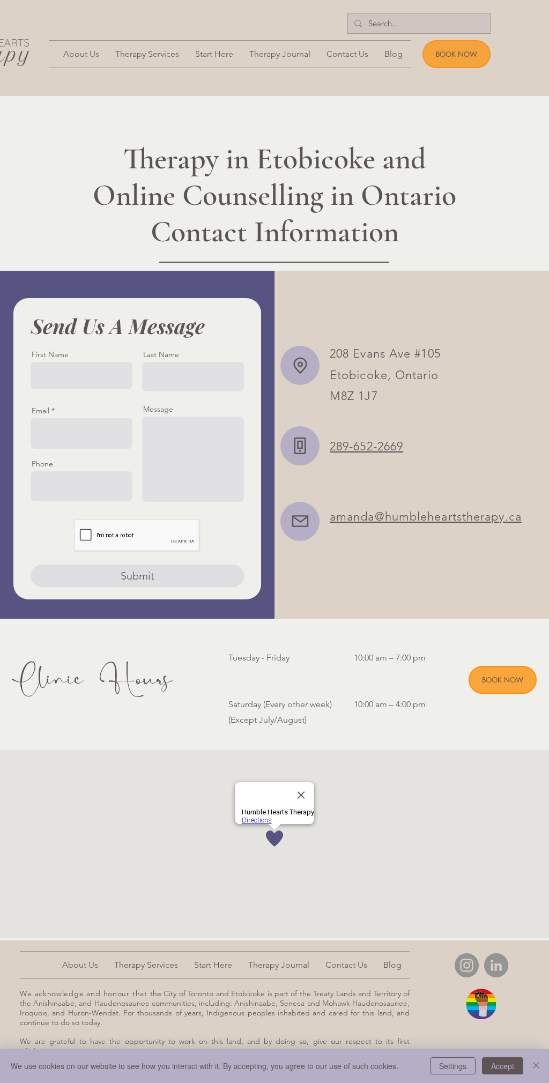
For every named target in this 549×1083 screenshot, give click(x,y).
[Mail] (300, 521)
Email (40, 410)
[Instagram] (467, 965)
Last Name (161, 354)
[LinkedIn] (496, 965)
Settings (452, 1065)
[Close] (536, 1065)
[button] (214, 54)
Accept (502, 1065)
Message (158, 409)
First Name (50, 354)
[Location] (300, 365)
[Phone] (300, 445)
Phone (42, 464)
